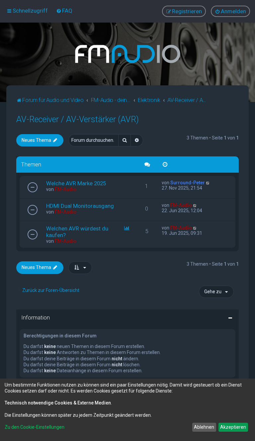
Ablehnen (204, 427)
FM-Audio (65, 189)
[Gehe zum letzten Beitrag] (208, 182)
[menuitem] (64, 11)
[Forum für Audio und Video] (127, 54)
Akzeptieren (233, 427)
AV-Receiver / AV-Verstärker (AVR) (77, 119)
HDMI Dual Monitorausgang (80, 206)
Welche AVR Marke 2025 (76, 183)
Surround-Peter (187, 182)
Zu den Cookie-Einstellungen (34, 427)
